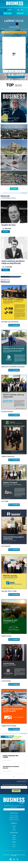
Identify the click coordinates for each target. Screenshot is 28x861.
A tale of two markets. (6, 137)
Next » (22, 273)
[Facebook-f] (14, 859)
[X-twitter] (17, 859)
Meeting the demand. (6, 152)
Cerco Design (13, 855)
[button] (18, 10)
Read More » (7, 760)
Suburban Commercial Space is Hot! (9, 183)
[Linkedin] (10, 859)
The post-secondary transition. (8, 168)
